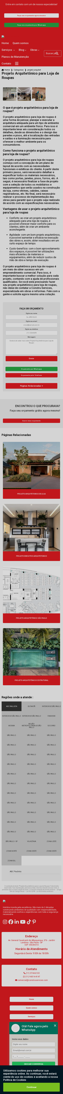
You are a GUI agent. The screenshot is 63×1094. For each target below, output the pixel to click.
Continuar (32, 1087)
